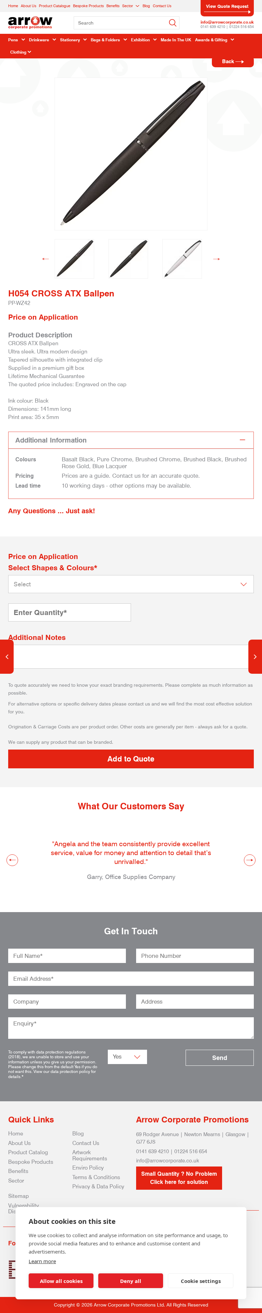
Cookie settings (201, 1280)
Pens (13, 39)
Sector (127, 5)
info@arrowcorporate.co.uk (227, 22)
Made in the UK (176, 39)
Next (216, 258)
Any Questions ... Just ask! (51, 511)
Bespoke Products (88, 5)
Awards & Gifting (211, 39)
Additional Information (51, 440)
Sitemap (18, 1196)
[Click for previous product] (7, 657)
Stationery (70, 39)
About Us (28, 5)
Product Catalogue (54, 5)
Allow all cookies (61, 1280)
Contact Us (162, 5)
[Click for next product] (255, 657)
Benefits (112, 5)
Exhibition (140, 39)
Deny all (130, 1280)
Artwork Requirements (89, 1155)
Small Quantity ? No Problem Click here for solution (179, 1178)
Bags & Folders (105, 39)
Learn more (42, 1261)
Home (13, 5)
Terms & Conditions (96, 1177)
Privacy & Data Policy (98, 1186)
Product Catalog (28, 1152)
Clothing (18, 52)
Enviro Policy (88, 1167)
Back (228, 61)
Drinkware (39, 39)
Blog (146, 5)
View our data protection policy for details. (52, 1074)
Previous (45, 258)
